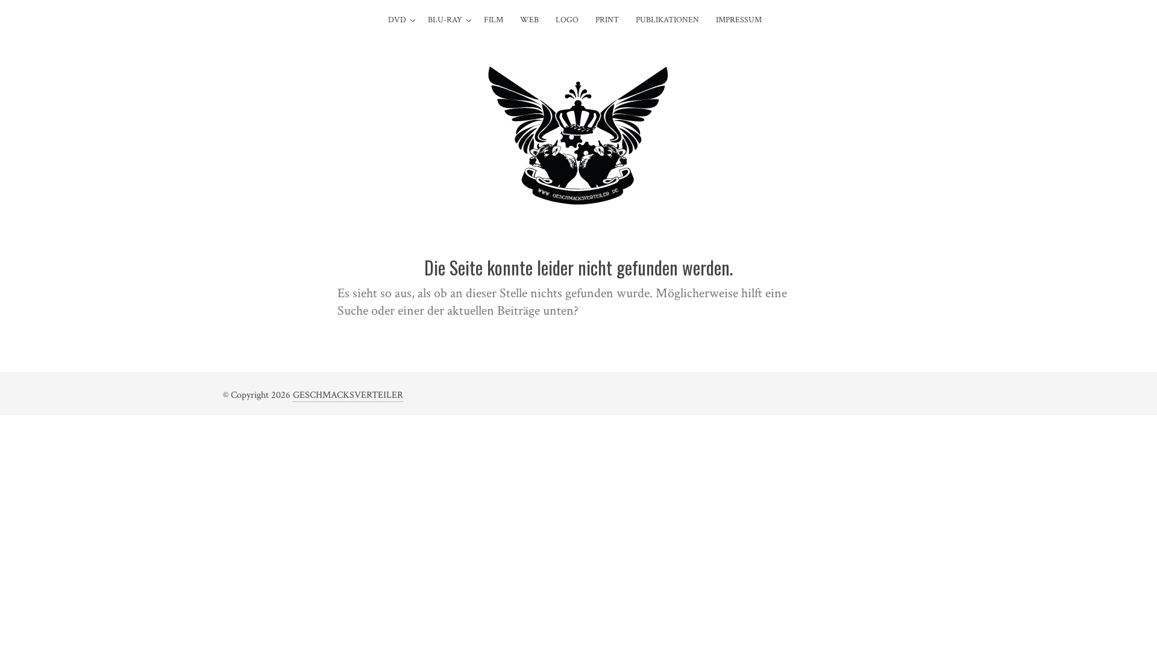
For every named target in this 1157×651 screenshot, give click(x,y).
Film (493, 19)
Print (607, 19)
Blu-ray (445, 19)
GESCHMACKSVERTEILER (348, 395)
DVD (397, 19)
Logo (567, 19)
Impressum (739, 19)
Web (529, 19)
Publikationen (667, 19)
